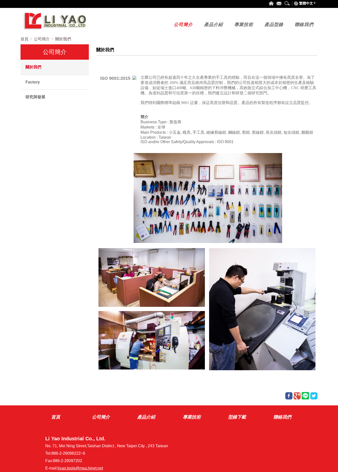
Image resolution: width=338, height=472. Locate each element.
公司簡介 (42, 39)
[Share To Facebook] (288, 395)
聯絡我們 (282, 417)
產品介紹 (146, 417)
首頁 (24, 39)
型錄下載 (237, 417)
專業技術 (192, 417)
